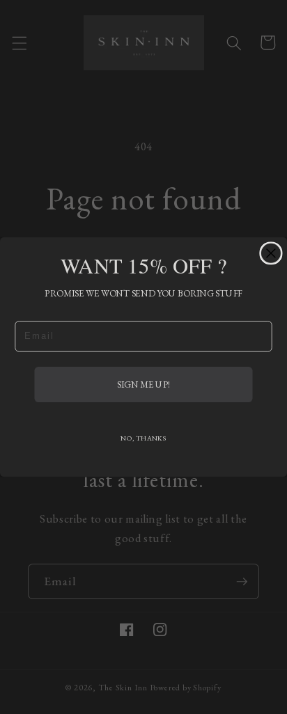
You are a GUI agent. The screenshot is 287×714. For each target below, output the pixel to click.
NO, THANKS (143, 438)
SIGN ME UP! (143, 384)
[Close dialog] (271, 253)
